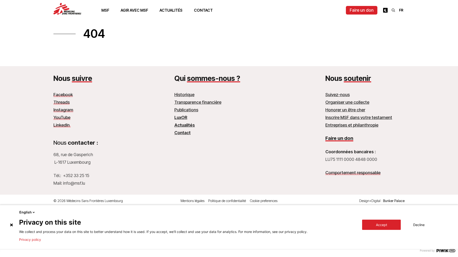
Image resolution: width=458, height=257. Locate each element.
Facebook (63, 94)
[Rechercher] (393, 10)
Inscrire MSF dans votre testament (358, 117)
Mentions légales (192, 201)
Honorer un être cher (345, 109)
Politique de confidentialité (227, 201)
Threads (61, 102)
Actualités (171, 10)
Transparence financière (197, 102)
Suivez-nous (337, 94)
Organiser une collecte (347, 102)
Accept (381, 225)
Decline (419, 225)
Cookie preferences (263, 201)
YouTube (61, 117)
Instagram (63, 109)
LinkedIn (62, 125)
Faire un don (362, 10)
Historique (184, 94)
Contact (203, 10)
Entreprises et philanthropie (351, 125)
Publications (186, 109)
